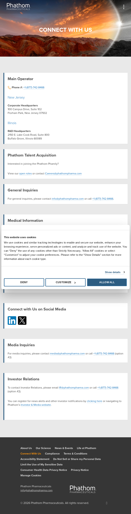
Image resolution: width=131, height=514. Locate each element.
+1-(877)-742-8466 (33, 87)
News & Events (64, 448)
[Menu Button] (123, 7)
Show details (112, 272)
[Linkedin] (106, 503)
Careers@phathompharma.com (63, 173)
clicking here (94, 401)
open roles (25, 173)
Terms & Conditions (75, 453)
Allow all (107, 282)
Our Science (43, 448)
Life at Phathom (86, 448)
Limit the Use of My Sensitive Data (41, 464)
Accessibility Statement (34, 459)
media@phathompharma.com (67, 353)
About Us (26, 448)
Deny (24, 282)
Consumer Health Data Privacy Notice (43, 470)
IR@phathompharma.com (74, 387)
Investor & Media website (36, 405)
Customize (63, 282)
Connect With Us (30, 453)
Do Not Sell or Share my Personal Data (77, 459)
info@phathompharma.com (68, 198)
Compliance (52, 453)
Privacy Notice (80, 470)
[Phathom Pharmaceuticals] (19, 6)
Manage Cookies (30, 475)
